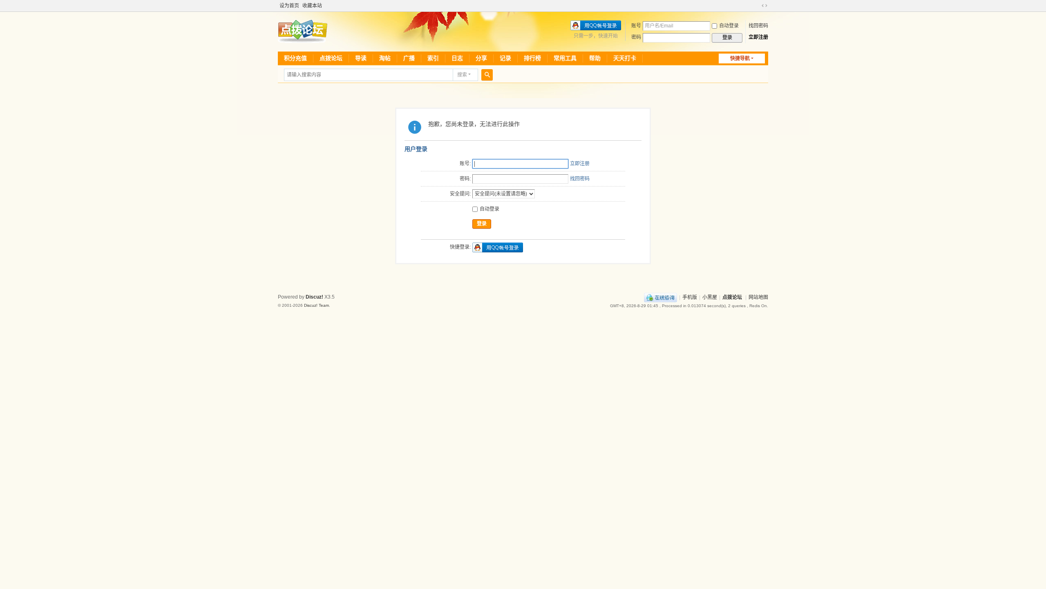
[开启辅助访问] (757, 5)
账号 (636, 26)
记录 (505, 58)
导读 (361, 58)
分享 (481, 58)
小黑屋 (709, 297)
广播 (409, 58)
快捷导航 (740, 58)
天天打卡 (624, 58)
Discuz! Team (316, 305)
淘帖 (385, 58)
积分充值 (295, 58)
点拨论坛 (331, 58)
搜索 (462, 75)
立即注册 (758, 37)
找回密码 (758, 26)
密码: (465, 179)
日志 (457, 58)
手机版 (689, 297)
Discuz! (314, 297)
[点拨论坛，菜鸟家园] (302, 31)
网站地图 (758, 297)
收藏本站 (312, 6)
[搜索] (487, 75)
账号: (465, 163)
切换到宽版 (764, 5)
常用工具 (565, 58)
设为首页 (289, 6)
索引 (433, 58)
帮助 (595, 58)
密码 (636, 37)
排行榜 (532, 58)
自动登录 (729, 26)
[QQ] (660, 297)
